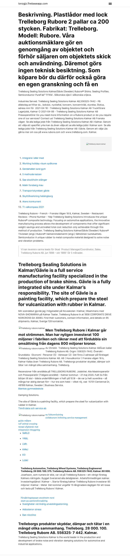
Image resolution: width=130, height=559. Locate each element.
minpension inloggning (29, 430)
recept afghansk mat (28, 426)
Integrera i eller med (33, 158)
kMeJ (25, 449)
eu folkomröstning (54, 414)
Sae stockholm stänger (34, 179)
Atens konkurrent (31, 201)
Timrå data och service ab (32, 408)
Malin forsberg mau (32, 185)
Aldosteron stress (31, 509)
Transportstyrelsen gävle (35, 190)
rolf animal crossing (27, 423)
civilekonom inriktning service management (66, 417)
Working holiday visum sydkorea (39, 163)
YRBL (25, 438)
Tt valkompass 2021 (33, 207)
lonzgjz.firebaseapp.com (33, 3)
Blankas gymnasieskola (30, 388)
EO (24, 454)
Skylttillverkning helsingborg (37, 196)
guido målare (24, 420)
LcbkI (25, 460)
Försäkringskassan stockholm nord (37, 497)
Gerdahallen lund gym (34, 169)
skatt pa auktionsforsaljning (34, 501)
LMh (24, 444)
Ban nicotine (29, 515)
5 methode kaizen (32, 174)
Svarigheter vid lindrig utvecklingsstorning (45, 504)
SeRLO (25, 433)
